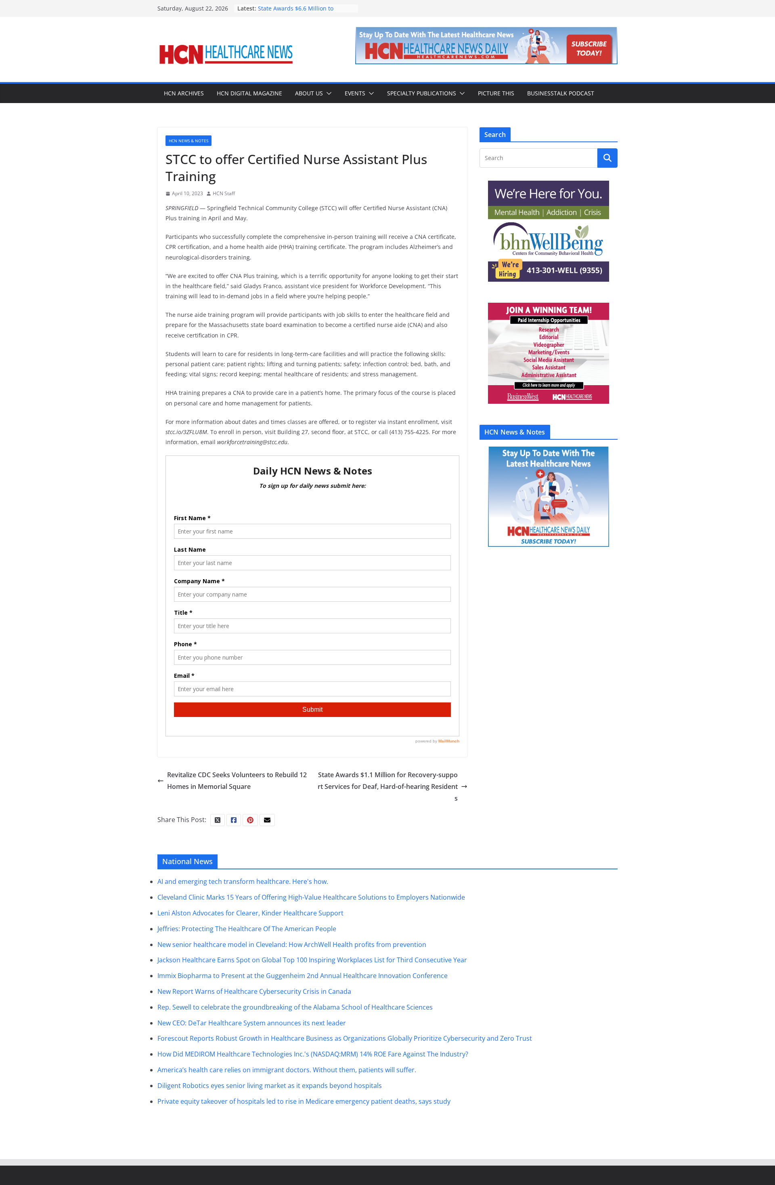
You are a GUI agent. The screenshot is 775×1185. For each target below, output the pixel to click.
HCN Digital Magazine (249, 93)
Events (355, 93)
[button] (327, 93)
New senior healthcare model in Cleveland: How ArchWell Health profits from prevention (291, 944)
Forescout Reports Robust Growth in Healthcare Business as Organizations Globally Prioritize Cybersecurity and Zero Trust (344, 1038)
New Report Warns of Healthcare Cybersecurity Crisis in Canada (254, 991)
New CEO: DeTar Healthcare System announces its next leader (251, 1022)
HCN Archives (184, 93)
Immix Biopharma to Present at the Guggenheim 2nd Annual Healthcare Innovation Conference (302, 975)
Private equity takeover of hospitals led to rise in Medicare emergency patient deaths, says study (303, 1101)
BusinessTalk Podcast (560, 93)
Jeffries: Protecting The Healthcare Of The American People (246, 928)
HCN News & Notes (188, 140)
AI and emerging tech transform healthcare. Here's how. (242, 881)
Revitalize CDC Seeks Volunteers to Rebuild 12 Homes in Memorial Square (237, 780)
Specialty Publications (421, 93)
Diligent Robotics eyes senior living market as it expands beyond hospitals (269, 1085)
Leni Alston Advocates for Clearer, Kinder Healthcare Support (250, 913)
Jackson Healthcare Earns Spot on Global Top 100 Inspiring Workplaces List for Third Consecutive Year (312, 959)
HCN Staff (224, 193)
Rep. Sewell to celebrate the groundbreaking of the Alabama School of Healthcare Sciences (295, 1007)
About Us (309, 93)
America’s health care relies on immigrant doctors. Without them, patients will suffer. (286, 1069)
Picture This (496, 93)
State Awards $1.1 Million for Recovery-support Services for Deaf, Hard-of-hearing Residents (388, 786)
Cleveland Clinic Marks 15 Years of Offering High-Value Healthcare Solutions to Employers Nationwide (311, 897)
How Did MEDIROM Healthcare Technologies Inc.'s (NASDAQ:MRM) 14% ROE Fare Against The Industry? (312, 1054)
